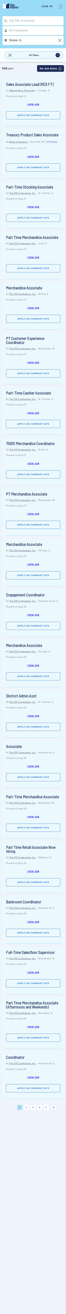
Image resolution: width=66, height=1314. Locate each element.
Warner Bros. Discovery (22, 90)
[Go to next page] (53, 1107)
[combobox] (36, 20)
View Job (33, 104)
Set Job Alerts (48, 68)
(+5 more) (51, 142)
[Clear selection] (60, 40)
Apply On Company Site (33, 115)
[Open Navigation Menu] (61, 6)
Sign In (47, 6)
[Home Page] (12, 6)
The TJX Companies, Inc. (22, 193)
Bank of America (18, 141)
